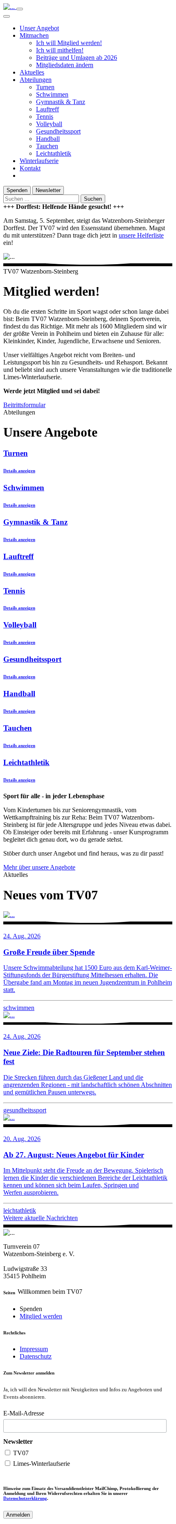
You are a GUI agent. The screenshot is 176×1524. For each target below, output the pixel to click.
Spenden (17, 190)
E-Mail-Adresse (23, 1413)
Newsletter (48, 190)
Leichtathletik (53, 153)
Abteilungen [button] (36, 79)
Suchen (93, 199)
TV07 (20, 1452)
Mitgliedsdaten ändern (64, 64)
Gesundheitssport (58, 131)
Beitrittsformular (24, 404)
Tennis (44, 116)
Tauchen (47, 146)
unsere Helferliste (141, 235)
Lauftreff (47, 109)
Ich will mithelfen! (59, 50)
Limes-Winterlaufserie (40, 1463)
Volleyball (49, 123)
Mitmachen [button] (34, 35)
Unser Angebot (39, 28)
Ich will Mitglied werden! (69, 42)
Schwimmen (52, 94)
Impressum (34, 1348)
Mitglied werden (41, 1316)
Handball (48, 138)
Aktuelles (32, 72)
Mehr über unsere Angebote (39, 867)
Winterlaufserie (39, 160)
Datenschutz (36, 1356)
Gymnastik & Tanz (60, 101)
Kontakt (30, 168)
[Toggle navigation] (19, 9)
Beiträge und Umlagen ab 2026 (76, 57)
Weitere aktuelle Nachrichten (40, 1217)
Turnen (45, 87)
